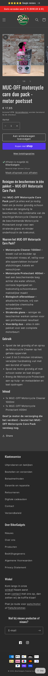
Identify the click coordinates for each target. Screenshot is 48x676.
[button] (4, 19)
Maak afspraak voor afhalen (21, 172)
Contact (9, 506)
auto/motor (34, 603)
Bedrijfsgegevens (15, 553)
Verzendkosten (21, 112)
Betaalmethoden (14, 478)
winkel (9, 589)
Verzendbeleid (13, 513)
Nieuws (9, 533)
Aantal (5, 119)
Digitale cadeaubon (16, 499)
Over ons (10, 539)
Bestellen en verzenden (18, 471)
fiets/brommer (16, 607)
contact (16, 593)
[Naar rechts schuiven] (30, 81)
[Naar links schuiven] (17, 81)
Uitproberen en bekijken (19, 464)
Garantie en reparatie (17, 485)
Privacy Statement (15, 567)
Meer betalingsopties (24, 153)
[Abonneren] (39, 630)
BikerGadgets (20, 671)
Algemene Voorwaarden (18, 560)
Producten (11, 546)
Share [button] (9, 435)
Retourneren (12, 492)
